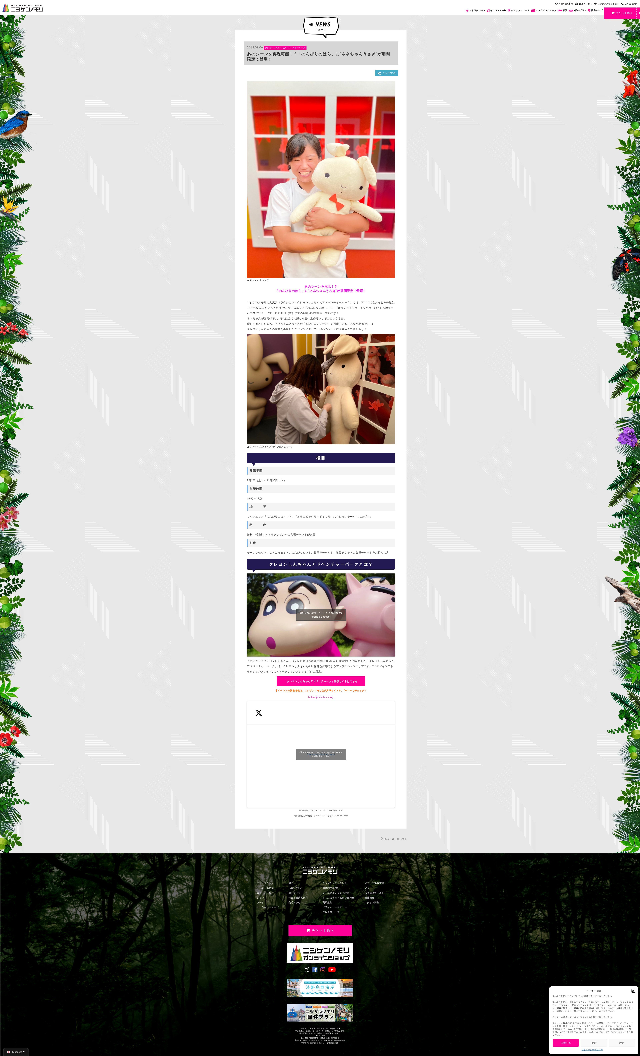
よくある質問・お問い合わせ (338, 897)
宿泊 (565, 10)
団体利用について (332, 887)
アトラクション (477, 10)
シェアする (389, 73)
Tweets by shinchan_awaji (321, 754)
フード (260, 902)
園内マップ (597, 10)
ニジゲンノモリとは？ (608, 3)
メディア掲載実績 (374, 883)
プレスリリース (331, 912)
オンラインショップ (546, 10)
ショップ (262, 897)
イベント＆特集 (498, 10)
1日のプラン (580, 10)
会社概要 (369, 897)
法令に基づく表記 (374, 892)
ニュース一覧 (264, 892)
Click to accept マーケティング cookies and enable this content (321, 615)
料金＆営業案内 (297, 897)
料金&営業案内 (566, 3)
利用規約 (327, 902)
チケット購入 (624, 13)
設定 (621, 1042)
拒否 (593, 1042)
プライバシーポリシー (592, 1050)
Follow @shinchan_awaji (321, 697)
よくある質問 (631, 3)
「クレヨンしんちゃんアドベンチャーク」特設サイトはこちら (321, 681)
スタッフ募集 (372, 902)
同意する (566, 1042)
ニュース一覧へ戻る (395, 839)
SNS (367, 887)
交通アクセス (585, 3)
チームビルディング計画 (336, 892)
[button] (633, 991)
